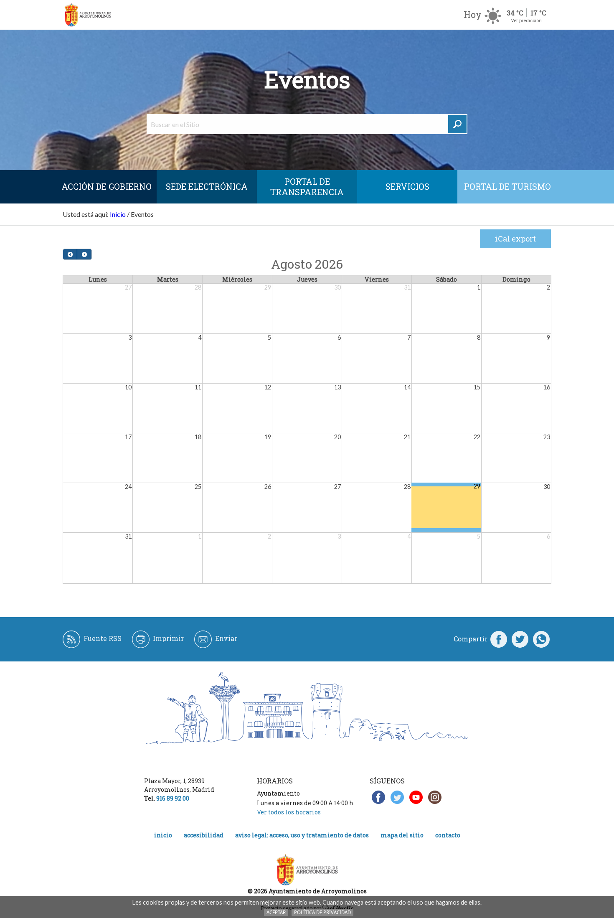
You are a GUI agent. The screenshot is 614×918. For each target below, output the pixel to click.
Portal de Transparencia (307, 186)
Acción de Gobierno (106, 186)
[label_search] (457, 124)
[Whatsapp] (541, 639)
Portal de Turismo (507, 186)
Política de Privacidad (322, 912)
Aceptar (276, 912)
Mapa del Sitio (402, 835)
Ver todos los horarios (289, 812)
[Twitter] (520, 639)
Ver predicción (526, 20)
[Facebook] (498, 639)
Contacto (447, 835)
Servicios (407, 186)
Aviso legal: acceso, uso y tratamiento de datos (302, 835)
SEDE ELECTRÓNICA (207, 186)
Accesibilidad (203, 835)
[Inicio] (88, 15)
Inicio (118, 214)
